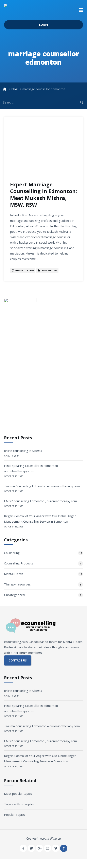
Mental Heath (13, 574)
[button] (81, 10)
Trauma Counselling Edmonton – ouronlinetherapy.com (42, 486)
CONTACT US (18, 660)
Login (43, 24)
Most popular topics (18, 793)
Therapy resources (17, 584)
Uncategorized (14, 595)
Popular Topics (14, 815)
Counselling (48, 270)
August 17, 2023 (24, 270)
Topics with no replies (19, 804)
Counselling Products (18, 563)
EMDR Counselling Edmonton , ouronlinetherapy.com (40, 501)
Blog (14, 89)
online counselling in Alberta (23, 451)
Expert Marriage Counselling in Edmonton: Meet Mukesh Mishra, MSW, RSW (43, 194)
